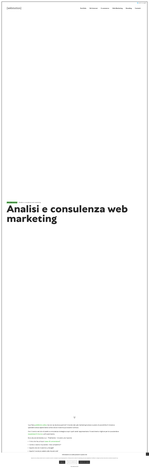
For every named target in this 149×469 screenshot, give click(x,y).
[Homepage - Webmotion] (14, 8)
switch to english (142, 3)
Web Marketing (12, 202)
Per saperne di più (74, 466)
